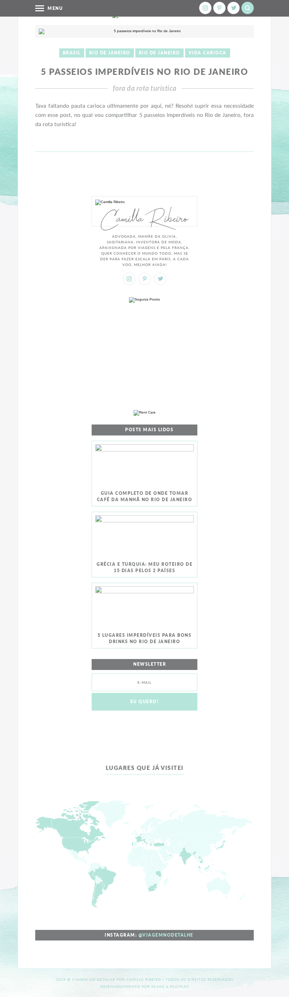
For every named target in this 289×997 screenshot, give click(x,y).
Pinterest (219, 8)
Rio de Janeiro (109, 52)
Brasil (72, 52)
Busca (247, 8)
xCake (158, 986)
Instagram (205, 8)
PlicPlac (179, 986)
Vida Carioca (208, 52)
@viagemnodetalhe (166, 935)
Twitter (233, 8)
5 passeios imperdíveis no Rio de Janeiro (144, 71)
